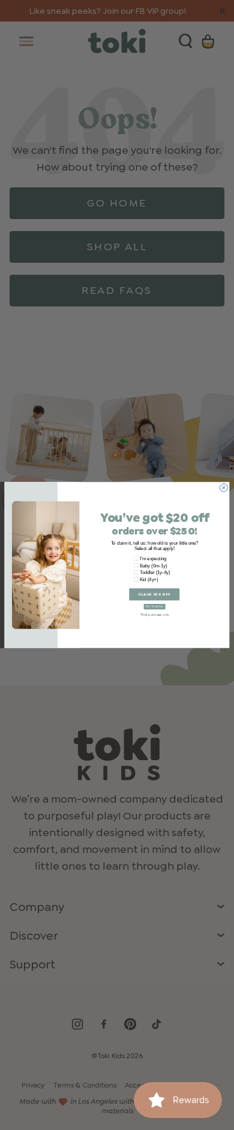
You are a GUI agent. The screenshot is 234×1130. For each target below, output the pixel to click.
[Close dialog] (223, 487)
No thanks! (154, 606)
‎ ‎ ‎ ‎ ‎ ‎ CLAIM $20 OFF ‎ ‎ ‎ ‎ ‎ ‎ (154, 594)
